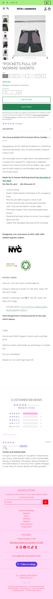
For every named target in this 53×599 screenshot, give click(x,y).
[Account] (45, 8)
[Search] (7, 8)
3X (43, 76)
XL (32, 76)
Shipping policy (18, 590)
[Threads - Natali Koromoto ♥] (20, 547)
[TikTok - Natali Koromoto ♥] (32, 547)
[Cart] (49, 8)
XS (12, 76)
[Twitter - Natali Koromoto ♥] (17, 547)
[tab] (13, 56)
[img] (8, 442)
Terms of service (39, 588)
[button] (8, 123)
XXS (5, 76)
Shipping (6, 85)
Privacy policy (26, 588)
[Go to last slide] (13, 58)
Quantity (5, 89)
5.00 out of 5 (34, 405)
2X (38, 76)
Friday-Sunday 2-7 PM (27, 539)
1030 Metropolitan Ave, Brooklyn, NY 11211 (26, 543)
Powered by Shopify (36, 587)
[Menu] (3, 8)
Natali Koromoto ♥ (20, 587)
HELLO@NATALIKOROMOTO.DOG (26, 556)
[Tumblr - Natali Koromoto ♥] (36, 547)
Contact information (33, 590)
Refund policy (13, 588)
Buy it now (26, 107)
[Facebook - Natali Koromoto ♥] (24, 547)
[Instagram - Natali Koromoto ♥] (28, 547)
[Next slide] (47, 58)
